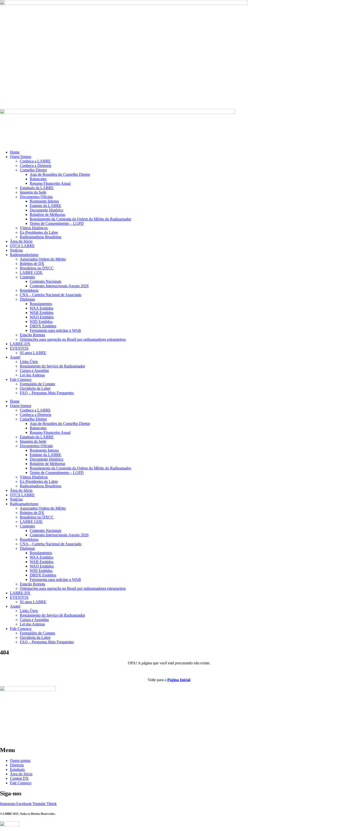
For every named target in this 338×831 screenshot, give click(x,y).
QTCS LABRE (22, 246)
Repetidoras (29, 290)
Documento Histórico (46, 210)
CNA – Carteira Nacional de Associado (50, 295)
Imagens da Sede (33, 192)
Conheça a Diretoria (35, 165)
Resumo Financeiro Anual (50, 183)
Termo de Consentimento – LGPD (57, 223)
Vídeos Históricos (34, 228)
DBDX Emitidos (43, 326)
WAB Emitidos (41, 313)
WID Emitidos (41, 321)
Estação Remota (32, 335)
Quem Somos (20, 157)
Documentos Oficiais (36, 197)
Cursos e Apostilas (34, 370)
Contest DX (19, 778)
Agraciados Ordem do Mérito (43, 259)
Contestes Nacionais (45, 281)
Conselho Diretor (33, 170)
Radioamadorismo (24, 255)
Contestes (27, 277)
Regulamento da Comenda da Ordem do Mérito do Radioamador (80, 219)
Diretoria (17, 765)
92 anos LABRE (33, 353)
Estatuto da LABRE (45, 206)
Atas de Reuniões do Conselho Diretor (60, 174)
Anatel (15, 357)
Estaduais (17, 769)
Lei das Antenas (32, 375)
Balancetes (38, 179)
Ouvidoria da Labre (35, 388)
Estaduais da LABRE (37, 188)
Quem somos (20, 760)
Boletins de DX (32, 263)
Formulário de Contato (37, 384)
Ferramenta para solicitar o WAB (55, 330)
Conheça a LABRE (35, 161)
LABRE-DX (20, 344)
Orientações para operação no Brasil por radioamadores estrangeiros (73, 339)
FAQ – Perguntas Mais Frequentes (47, 393)
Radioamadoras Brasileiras (40, 237)
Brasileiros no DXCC (37, 268)
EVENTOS (19, 348)
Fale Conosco (20, 379)
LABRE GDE (31, 272)
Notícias (16, 250)
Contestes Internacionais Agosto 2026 (59, 286)
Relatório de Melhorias (47, 214)
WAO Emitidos (42, 317)
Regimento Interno (44, 201)
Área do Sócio (21, 241)
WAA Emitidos (41, 308)
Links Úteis (29, 362)
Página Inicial (178, 680)
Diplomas (27, 299)
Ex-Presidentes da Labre (39, 232)
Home (15, 152)
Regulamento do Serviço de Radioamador (52, 366)
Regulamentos (41, 304)
